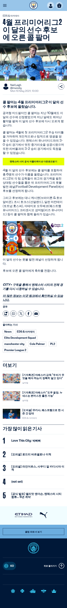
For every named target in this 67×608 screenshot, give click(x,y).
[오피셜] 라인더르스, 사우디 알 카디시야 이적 (37, 468)
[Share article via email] (36, 313)
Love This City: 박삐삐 (26, 440)
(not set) (17, 481)
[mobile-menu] (5, 5)
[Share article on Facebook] (28, 313)
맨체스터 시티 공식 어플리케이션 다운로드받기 (33, 161)
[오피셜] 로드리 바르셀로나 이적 (31, 454)
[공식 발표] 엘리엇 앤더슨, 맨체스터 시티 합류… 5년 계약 (36, 495)
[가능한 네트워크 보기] (61, 86)
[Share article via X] (21, 313)
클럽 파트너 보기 (33, 531)
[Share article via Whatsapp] (13, 313)
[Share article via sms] (6, 313)
